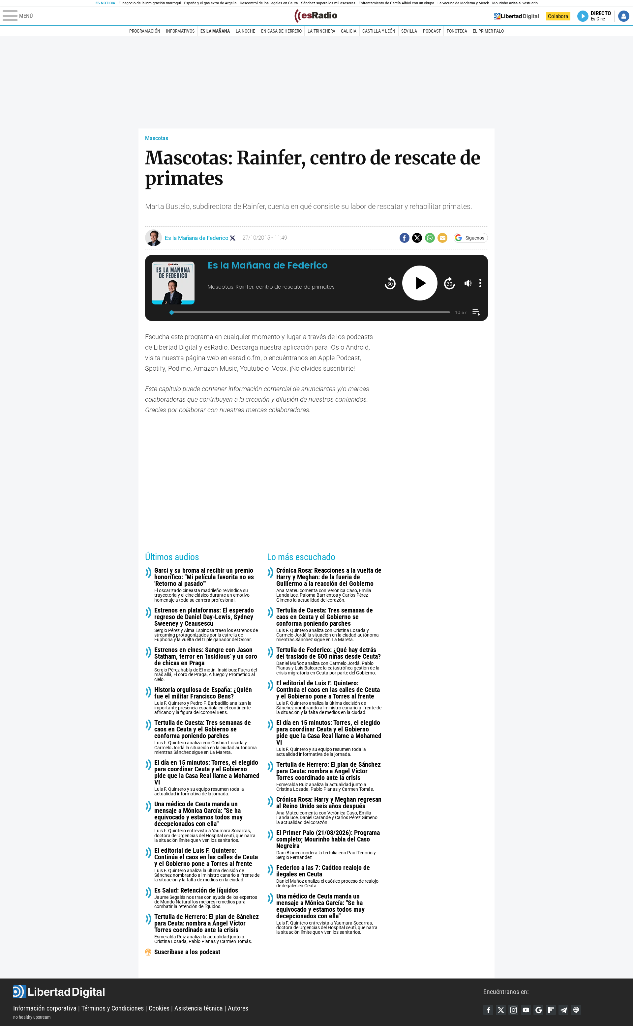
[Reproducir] (419, 283)
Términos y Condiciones (112, 1008)
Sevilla (409, 31)
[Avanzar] (449, 283)
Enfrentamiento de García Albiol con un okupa (396, 3)
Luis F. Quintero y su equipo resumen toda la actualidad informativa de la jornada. (206, 777)
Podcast (432, 31)
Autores (238, 1008)
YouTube (526, 1010)
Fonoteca (457, 31)
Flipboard (551, 1010)
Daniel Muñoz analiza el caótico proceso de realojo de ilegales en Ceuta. (327, 876)
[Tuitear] (417, 238)
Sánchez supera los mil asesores (328, 3)
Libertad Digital (248, 991)
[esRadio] (316, 16)
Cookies (159, 1008)
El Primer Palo (488, 31)
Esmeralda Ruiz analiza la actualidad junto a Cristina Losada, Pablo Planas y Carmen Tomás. (206, 928)
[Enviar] (430, 238)
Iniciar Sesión (623, 16)
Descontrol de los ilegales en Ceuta (269, 3)
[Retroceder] (390, 283)
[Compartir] (404, 238)
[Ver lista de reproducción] (476, 312)
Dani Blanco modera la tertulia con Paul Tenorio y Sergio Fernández (328, 844)
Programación (144, 31)
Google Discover (538, 1010)
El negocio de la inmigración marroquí (149, 3)
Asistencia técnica (198, 1008)
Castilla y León (378, 31)
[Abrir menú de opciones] (480, 283)
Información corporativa (44, 1008)
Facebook (488, 1010)
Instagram (513, 1010)
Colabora (558, 16)
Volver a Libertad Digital (516, 16)
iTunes (576, 1010)
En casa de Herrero (281, 31)
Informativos (180, 31)
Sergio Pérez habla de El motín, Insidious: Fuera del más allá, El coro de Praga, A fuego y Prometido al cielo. (205, 664)
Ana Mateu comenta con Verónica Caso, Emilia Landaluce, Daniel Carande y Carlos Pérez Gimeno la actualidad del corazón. (328, 810)
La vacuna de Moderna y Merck (463, 3)
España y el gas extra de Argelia (210, 3)
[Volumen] (468, 283)
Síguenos (475, 238)
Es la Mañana (215, 31)
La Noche (245, 31)
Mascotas (156, 138)
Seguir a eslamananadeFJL (232, 238)
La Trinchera (321, 31)
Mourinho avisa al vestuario (515, 3)
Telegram (563, 1010)
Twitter (501, 1010)
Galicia (348, 31)
